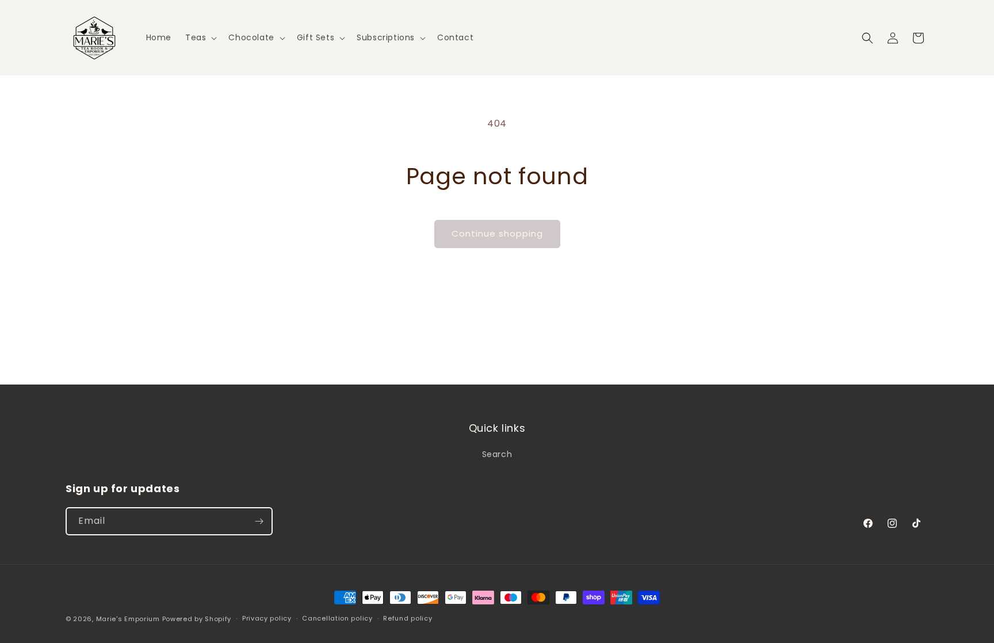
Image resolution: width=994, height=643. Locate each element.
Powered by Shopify (197, 618)
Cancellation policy (337, 618)
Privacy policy (267, 618)
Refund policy (407, 618)
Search (497, 454)
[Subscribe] (259, 521)
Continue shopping (497, 233)
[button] (199, 37)
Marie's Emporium (128, 618)
